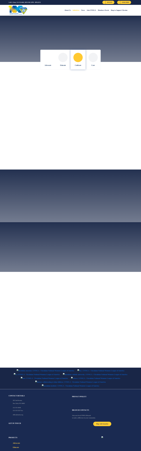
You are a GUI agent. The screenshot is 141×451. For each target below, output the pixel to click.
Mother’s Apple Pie (83, 320)
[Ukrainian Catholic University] (95, 375)
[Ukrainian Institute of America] (70, 386)
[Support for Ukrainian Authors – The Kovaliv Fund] (38, 135)
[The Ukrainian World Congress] (101, 371)
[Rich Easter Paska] (79, 349)
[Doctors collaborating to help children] (70, 382)
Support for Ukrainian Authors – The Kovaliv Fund (38, 140)
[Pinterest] (20, 429)
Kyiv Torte (78, 338)
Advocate (48, 65)
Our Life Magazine (83, 159)
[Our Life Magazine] (100, 154)
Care (93, 65)
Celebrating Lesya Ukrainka (25, 159)
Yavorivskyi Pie (17, 322)
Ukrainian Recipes (82, 108)
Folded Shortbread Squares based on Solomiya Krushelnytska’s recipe (98, 286)
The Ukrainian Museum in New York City (96, 143)
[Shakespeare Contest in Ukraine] (98, 119)
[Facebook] (9, 429)
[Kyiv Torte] (95, 333)
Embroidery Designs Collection (26, 124)
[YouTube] (12, 429)
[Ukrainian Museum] (45, 371)
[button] (130, 10)
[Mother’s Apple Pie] (98, 315)
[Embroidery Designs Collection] (35, 119)
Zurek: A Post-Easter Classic (24, 284)
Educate (63, 65)
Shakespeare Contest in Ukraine (90, 124)
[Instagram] (17, 429)
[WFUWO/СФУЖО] (96, 378)
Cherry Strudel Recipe (85, 303)
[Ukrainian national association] (44, 378)
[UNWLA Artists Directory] (102, 86)
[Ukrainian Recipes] (100, 103)
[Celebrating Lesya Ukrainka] (33, 154)
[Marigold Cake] (38, 351)
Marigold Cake (16, 357)
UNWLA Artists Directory (87, 92)
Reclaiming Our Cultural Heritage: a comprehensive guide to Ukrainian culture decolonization (33, 92)
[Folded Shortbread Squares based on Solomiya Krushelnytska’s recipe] (102, 278)
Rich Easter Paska (82, 354)
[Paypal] (14, 429)
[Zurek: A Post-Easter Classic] (38, 278)
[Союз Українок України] (36, 375)
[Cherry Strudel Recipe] (99, 298)
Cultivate (78, 65)
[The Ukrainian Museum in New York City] (102, 137)
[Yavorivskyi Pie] (38, 317)
